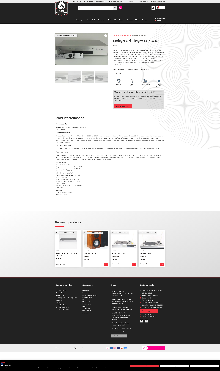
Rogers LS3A (90, 253)
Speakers (85, 290)
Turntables (86, 308)
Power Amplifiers (88, 293)
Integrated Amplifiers (89, 295)
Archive (85, 313)
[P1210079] (81, 49)
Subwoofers (86, 311)
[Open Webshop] (83, 20)
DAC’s (84, 299)
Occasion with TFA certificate (66, 35)
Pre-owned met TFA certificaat (65, 232)
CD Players (127, 35)
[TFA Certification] (131, 81)
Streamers (86, 302)
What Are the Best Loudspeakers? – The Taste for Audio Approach (122, 293)
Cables (84, 306)
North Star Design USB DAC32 (66, 254)
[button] (106, 264)
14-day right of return (145, 85)
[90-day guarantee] (119, 81)
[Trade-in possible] (159, 81)
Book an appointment (123, 106)
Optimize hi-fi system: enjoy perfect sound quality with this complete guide (122, 301)
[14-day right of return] (145, 81)
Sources (120, 35)
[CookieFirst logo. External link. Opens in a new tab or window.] (2, 364)
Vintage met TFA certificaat (120, 232)
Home (115, 35)
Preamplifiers (87, 297)
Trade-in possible (158, 85)
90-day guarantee (119, 85)
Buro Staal (79, 348)
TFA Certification (131, 85)
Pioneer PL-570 (147, 253)
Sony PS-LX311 (118, 253)
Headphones (86, 304)
